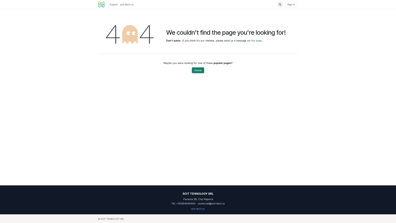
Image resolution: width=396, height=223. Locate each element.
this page (256, 40)
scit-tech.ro (198, 208)
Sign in (291, 4)
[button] (280, 4)
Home (198, 70)
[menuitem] (113, 4)
